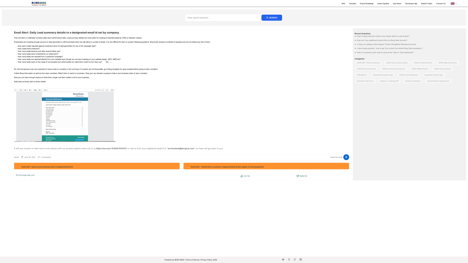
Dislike (303, 176)
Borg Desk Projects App (434, 75)
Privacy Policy (206, 260)
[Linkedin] (300, 259)
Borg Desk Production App (383, 75)
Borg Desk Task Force (365, 81)
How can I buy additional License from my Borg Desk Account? (382, 40)
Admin (16, 157)
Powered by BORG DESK (174, 260)
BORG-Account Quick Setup (397, 63)
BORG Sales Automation (448, 63)
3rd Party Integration (413, 81)
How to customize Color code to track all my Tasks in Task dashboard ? (385, 52)
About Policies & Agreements (438, 81)
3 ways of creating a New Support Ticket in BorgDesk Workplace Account (386, 44)
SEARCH (273, 17)
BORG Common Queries (423, 63)
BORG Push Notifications (409, 75)
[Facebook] (289, 259)
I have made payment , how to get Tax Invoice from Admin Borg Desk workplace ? (390, 48)
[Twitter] (283, 259)
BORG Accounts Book (442, 69)
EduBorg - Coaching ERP (389, 81)
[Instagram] (295, 259)
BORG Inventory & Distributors (393, 69)
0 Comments (46, 157)
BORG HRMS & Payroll (420, 69)
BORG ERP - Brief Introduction (368, 63)
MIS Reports (361, 75)
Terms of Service (192, 260)
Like (246, 176)
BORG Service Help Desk (366, 69)
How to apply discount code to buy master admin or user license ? (383, 36)
